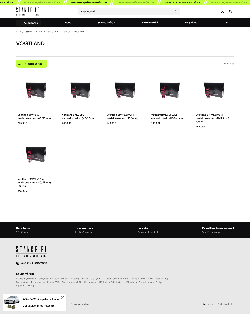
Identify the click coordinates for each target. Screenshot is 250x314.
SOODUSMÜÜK (106, 23)
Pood (68, 23)
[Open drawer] (230, 11)
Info (226, 23)
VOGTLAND (79, 31)
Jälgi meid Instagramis (34, 263)
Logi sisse (208, 304)
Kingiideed (191, 23)
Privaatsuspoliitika (80, 304)
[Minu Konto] (222, 11)
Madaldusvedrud (43, 31)
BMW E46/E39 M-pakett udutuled (41, 299)
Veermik (28, 31)
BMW (57, 31)
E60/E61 (66, 31)
